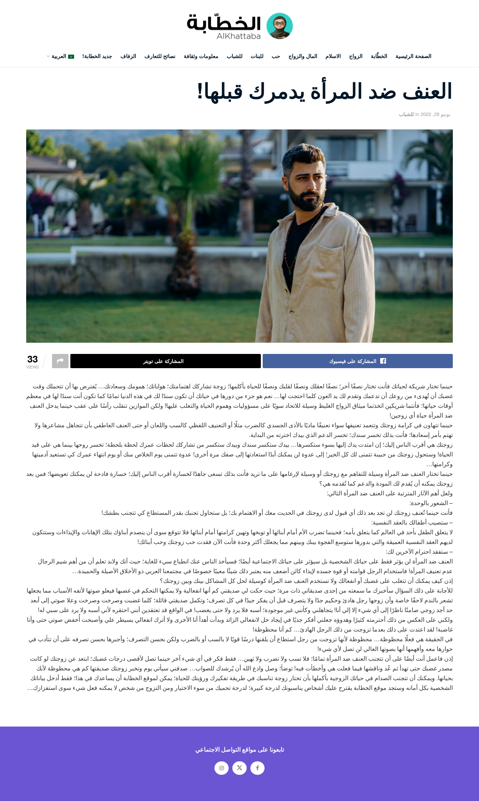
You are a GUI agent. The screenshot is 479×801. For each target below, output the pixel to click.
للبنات (257, 55)
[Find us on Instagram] (221, 768)
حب (276, 55)
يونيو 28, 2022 (436, 113)
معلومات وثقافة (201, 55)
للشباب (234, 55)
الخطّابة (379, 55)
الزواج (356, 55)
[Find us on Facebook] (257, 768)
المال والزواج (303, 55)
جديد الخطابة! (97, 55)
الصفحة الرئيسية (413, 55)
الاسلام (333, 55)
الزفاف (128, 55)
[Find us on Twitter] (239, 768)
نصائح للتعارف (160, 55)
